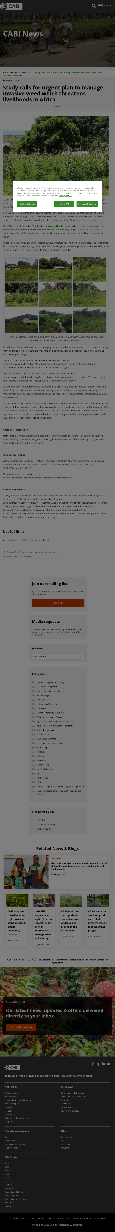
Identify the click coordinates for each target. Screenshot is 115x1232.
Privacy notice (65, 195)
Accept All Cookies (87, 204)
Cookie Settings (27, 204)
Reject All (64, 204)
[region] (57, 196)
